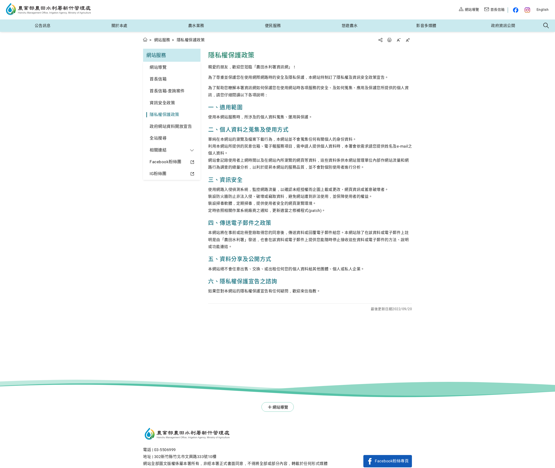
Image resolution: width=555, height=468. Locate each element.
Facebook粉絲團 (165, 161)
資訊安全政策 (162, 102)
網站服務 (162, 40)
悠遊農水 (350, 25)
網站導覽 (158, 67)
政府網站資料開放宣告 (171, 126)
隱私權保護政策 (164, 114)
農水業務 (196, 25)
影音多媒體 (426, 25)
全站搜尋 (158, 138)
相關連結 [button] (158, 150)
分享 (380, 40)
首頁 (145, 39)
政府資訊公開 (503, 25)
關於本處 (119, 25)
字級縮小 (399, 40)
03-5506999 (165, 449)
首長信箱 (158, 79)
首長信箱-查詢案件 (167, 91)
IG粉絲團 (158, 173)
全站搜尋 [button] (546, 25)
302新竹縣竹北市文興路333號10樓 (185, 456)
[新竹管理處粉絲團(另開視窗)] (514, 10)
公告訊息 (43, 25)
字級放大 (408, 40)
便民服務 (273, 25)
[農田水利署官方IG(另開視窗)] (528, 10)
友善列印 (389, 40)
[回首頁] (235, 434)
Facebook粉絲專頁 (392, 461)
